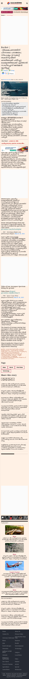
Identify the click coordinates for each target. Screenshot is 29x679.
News (4, 367)
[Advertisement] (14, 30)
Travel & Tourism (7, 664)
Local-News (18, 655)
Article (17, 664)
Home (2, 15)
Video (16, 659)
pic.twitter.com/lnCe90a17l (10, 293)
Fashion (17, 661)
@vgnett (12, 291)
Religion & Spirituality (5, 658)
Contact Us (5, 634)
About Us (17, 631)
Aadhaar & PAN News (7, 652)
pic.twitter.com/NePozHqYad (11, 229)
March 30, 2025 (20, 234)
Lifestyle (4, 655)
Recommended (6, 598)
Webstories (18, 669)
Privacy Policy (19, 634)
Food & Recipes (6, 646)
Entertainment (19, 646)
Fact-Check (5, 661)
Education (5, 648)
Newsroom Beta (7, 79)
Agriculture (5, 667)
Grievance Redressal (8, 638)
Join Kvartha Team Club (20, 637)
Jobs (3, 643)
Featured (4, 523)
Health (17, 643)
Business (17, 640)
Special (17, 667)
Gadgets (17, 652)
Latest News (6, 669)
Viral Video (20, 367)
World (11, 367)
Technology (9, 15)
